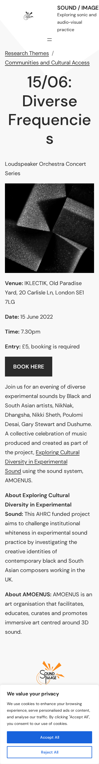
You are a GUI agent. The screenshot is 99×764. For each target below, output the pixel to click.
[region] (49, 724)
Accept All (49, 737)
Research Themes (27, 53)
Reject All (49, 752)
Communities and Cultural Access (47, 62)
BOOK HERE (28, 366)
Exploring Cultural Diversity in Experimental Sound (42, 462)
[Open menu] (49, 39)
